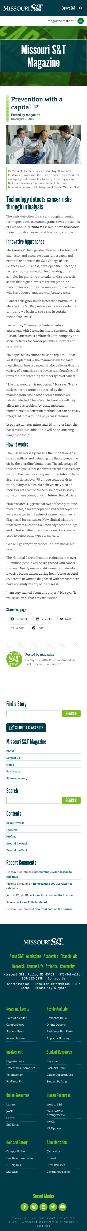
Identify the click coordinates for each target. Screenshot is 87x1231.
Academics (51, 956)
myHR (50, 1121)
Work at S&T (54, 1104)
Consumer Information (52, 984)
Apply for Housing (58, 1038)
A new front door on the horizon (53, 895)
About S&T (17, 956)
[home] (31, 8)
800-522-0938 (32, 978)
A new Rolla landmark (33, 902)
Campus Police (15, 1151)
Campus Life (35, 966)
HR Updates (54, 1128)
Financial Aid (68, 956)
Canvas (10, 1118)
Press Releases (56, 1165)
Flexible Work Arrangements (56, 1113)
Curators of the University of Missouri (48, 1222)
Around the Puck (17, 844)
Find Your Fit (14, 1081)
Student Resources (59, 1052)
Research (38, 664)
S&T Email (12, 1124)
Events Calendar (16, 1018)
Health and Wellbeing (19, 1158)
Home (10, 765)
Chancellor (53, 1151)
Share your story (16, 778)
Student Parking (57, 1081)
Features (11, 830)
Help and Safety (17, 1142)
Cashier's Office (56, 1068)
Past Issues (13, 771)
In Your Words (15, 823)
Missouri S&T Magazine (43, 56)
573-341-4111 (69, 974)
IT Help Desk (14, 1165)
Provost (51, 1158)
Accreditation (18, 984)
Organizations (15, 1061)
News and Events (17, 1009)
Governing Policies (58, 1172)
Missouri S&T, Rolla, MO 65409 (28, 974)
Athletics (52, 966)
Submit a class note (28, 728)
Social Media (43, 1196)
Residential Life (57, 1009)
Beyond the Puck (17, 850)
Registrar (52, 1061)
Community (67, 966)
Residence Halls (57, 1018)
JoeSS (9, 1111)
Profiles (11, 837)
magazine (33, 115)
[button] (80, 8)
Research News (15, 1038)
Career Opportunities (60, 1075)
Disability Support (50, 988)
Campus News (15, 1024)
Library (10, 1104)
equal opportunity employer (56, 1218)
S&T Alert (12, 1172)
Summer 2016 (54, 664)
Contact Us (13, 758)
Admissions (33, 956)
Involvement (14, 1052)
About (10, 751)
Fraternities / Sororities (20, 1068)
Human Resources (59, 1095)
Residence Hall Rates (60, 1031)
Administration (57, 1142)
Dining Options (56, 1024)
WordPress (43, 1226)
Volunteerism (14, 1075)
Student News (15, 1031)
